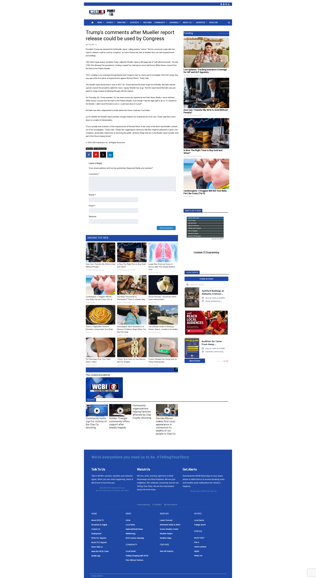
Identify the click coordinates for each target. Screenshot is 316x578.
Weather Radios (166, 533)
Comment (94, 174)
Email (92, 205)
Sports (109, 22)
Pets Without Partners (134, 560)
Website (92, 216)
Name (92, 194)
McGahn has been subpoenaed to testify (102, 110)
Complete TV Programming (206, 252)
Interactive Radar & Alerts (170, 524)
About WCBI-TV (97, 520)
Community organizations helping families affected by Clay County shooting (142, 411)
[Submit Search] (229, 22)
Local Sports (199, 520)
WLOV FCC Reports (99, 542)
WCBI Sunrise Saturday (135, 538)
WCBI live (213, 22)
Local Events (131, 551)
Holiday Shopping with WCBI (137, 555)
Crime (128, 520)
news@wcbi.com (118, 488)
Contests (134, 22)
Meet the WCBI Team (100, 551)
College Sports (200, 524)
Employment (96, 533)
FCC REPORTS (157, 505)
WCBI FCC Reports (98, 538)
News (99, 22)
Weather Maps (166, 538)
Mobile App (195, 491)
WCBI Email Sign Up (209, 491)
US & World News (100, 148)
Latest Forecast (166, 520)
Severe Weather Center (169, 529)
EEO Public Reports (170, 505)
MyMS (196, 551)
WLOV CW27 (199, 538)
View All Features (166, 551)
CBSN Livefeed (200, 547)
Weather (121, 22)
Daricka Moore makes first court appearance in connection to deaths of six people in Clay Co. (166, 426)
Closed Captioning (143, 505)
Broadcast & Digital (99, 524)
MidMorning (130, 533)
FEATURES (147, 22)
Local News (130, 524)
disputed (106, 49)
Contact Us (95, 529)
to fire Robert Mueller (101, 68)
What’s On (198, 555)
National (89, 148)
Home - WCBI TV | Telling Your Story (102, 12)
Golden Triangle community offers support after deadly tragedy (119, 423)
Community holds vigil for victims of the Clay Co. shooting (96, 423)
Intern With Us (97, 547)
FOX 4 (196, 542)
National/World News (134, 529)
